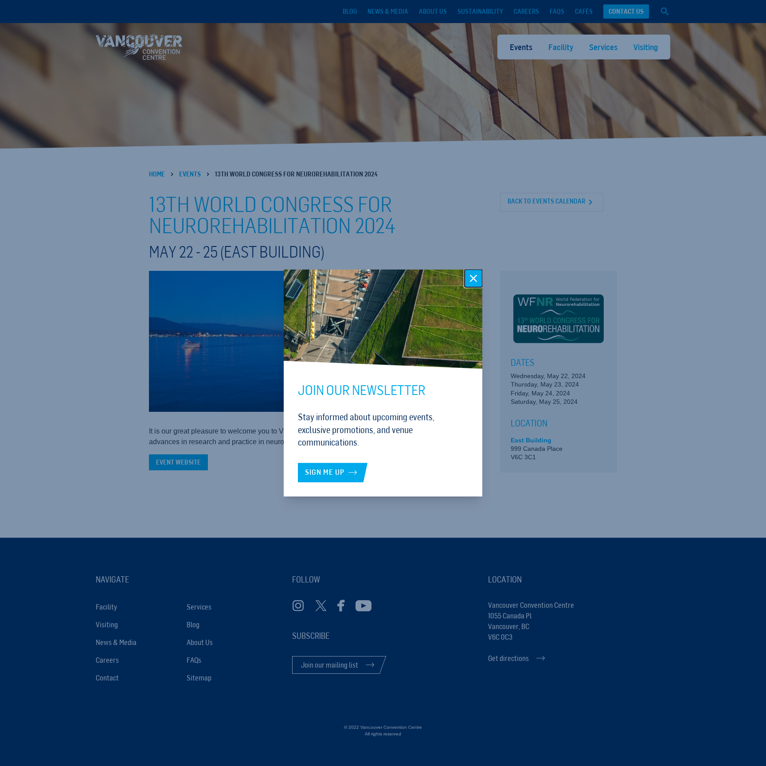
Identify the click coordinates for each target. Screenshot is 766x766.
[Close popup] (473, 278)
